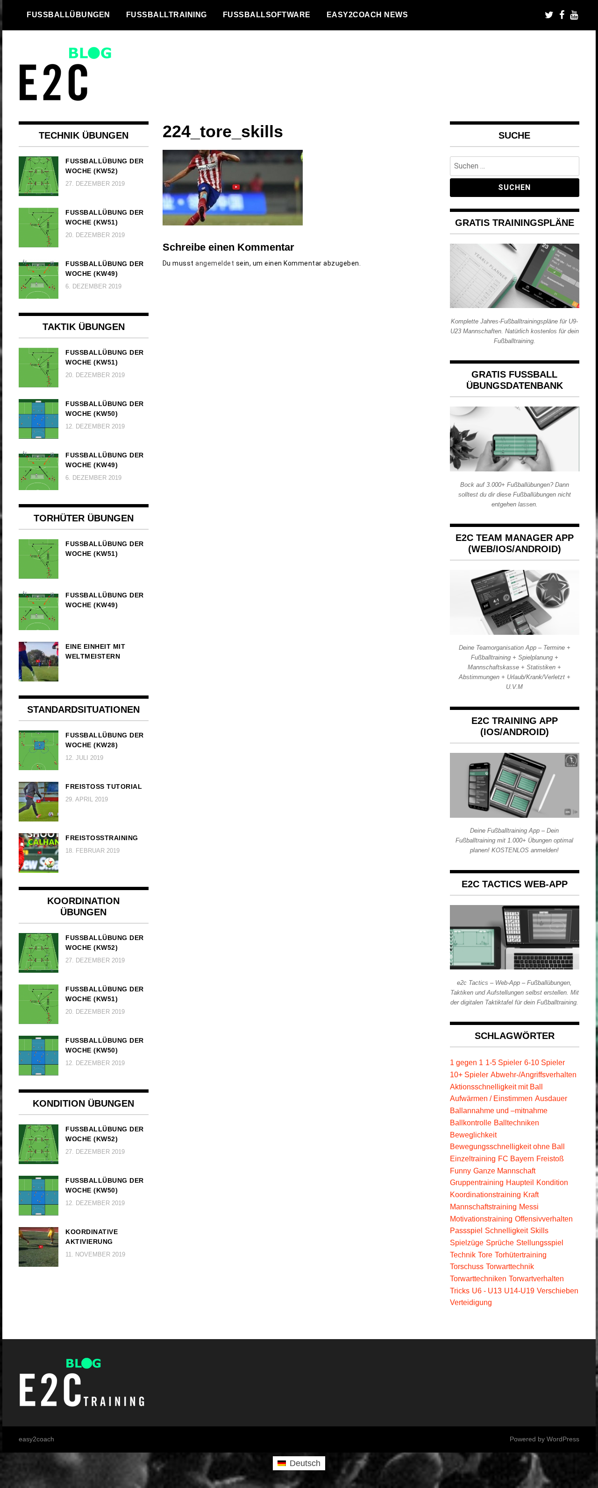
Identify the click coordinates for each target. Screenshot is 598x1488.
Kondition (552, 1182)
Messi (529, 1206)
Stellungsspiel (539, 1242)
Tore (485, 1254)
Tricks (460, 1290)
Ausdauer (551, 1098)
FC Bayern (516, 1158)
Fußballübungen (68, 14)
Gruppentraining (477, 1182)
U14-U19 (519, 1290)
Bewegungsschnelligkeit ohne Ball (507, 1146)
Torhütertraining (521, 1254)
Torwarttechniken (478, 1278)
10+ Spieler (469, 1074)
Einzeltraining (473, 1158)
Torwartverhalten (536, 1278)
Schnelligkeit (506, 1230)
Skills (539, 1230)
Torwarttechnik (510, 1266)
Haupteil (520, 1182)
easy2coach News (367, 14)
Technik (463, 1254)
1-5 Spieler (503, 1062)
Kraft (531, 1194)
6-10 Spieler (544, 1062)
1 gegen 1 (466, 1062)
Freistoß (550, 1158)
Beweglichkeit (473, 1134)
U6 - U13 (487, 1290)
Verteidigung (471, 1302)
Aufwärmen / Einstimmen (491, 1098)
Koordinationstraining (485, 1194)
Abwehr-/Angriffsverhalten (534, 1074)
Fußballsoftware (267, 14)
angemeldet (214, 263)
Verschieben (557, 1290)
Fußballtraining (166, 14)
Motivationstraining (481, 1218)
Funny (460, 1170)
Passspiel (466, 1230)
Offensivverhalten (544, 1218)
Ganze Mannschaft (504, 1170)
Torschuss (467, 1266)
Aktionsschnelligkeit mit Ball (496, 1086)
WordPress (563, 1439)
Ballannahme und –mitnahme (499, 1110)
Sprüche (500, 1242)
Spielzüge (467, 1242)
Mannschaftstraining (483, 1206)
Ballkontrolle (470, 1122)
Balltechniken (516, 1122)
